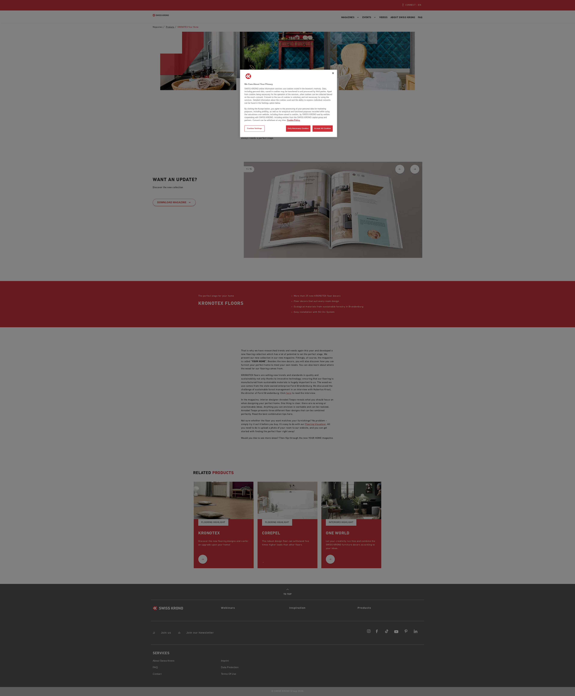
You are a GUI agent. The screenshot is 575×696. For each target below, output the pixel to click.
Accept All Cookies (322, 128)
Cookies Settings (254, 128)
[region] (288, 103)
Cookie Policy (293, 120)
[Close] (333, 73)
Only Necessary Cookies (298, 128)
